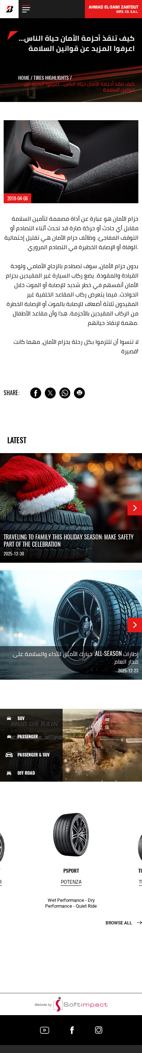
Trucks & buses (32, 809)
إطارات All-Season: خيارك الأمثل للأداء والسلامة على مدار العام (75, 657)
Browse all (119, 923)
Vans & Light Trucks (37, 791)
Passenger (27, 736)
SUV (20, 718)
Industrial (28, 827)
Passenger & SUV (33, 754)
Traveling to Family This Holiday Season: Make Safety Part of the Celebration (69, 541)
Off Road (26, 772)
